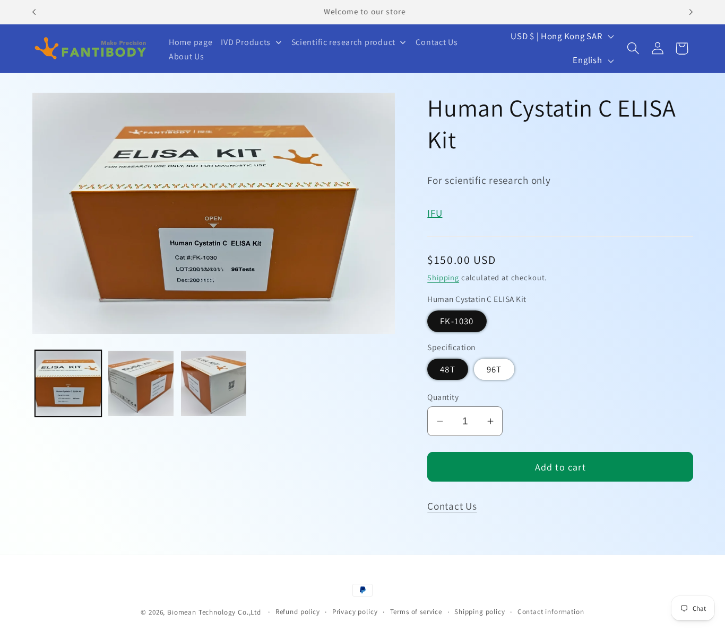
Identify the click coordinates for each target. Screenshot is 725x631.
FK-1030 (456, 321)
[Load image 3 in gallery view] (213, 383)
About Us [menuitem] (186, 56)
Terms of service (416, 611)
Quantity (443, 396)
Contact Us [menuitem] (437, 42)
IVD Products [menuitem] (246, 42)
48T (447, 369)
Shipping (443, 277)
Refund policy (297, 611)
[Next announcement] (691, 12)
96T (494, 369)
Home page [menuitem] (190, 42)
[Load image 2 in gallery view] (141, 383)
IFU (434, 212)
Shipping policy (479, 611)
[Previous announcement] (34, 12)
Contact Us (452, 506)
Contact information (550, 611)
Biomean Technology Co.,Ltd (215, 612)
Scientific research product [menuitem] (343, 42)
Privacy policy (355, 611)
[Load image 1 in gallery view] (68, 383)
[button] (633, 48)
